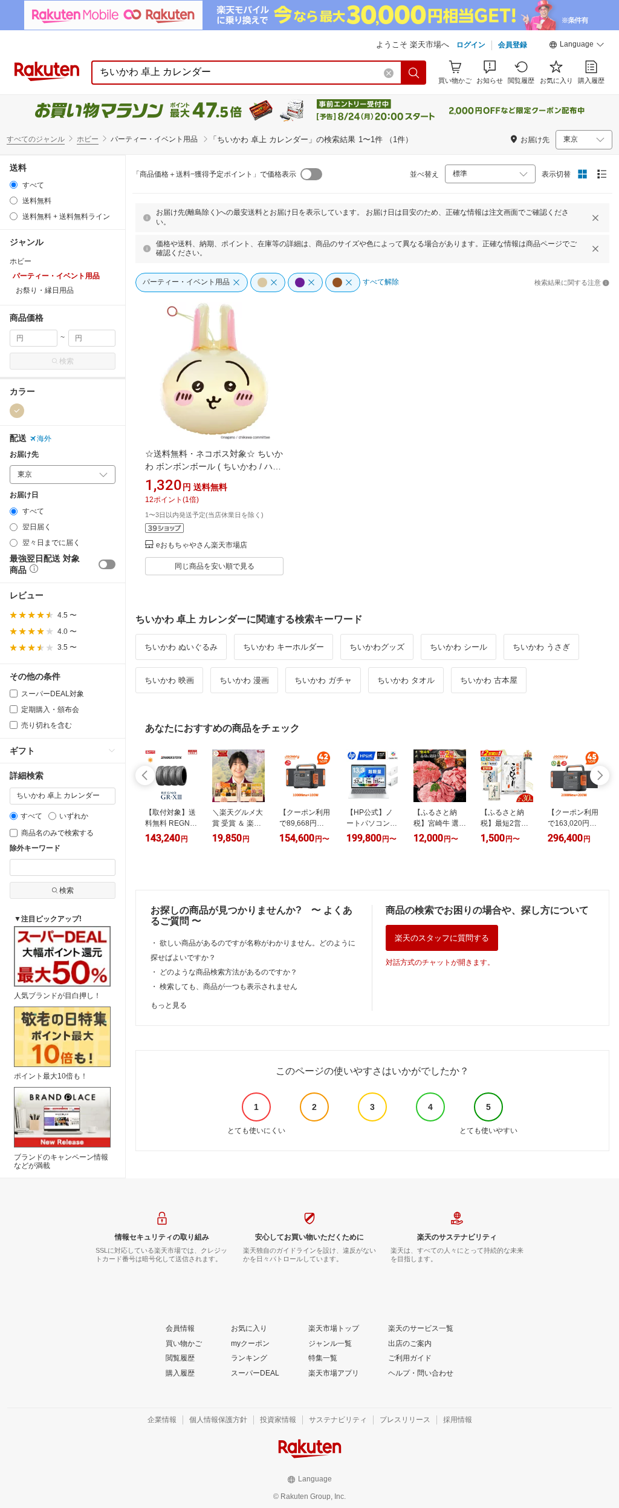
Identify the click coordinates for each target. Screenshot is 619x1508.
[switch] (107, 564)
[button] (576, 46)
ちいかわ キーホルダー (283, 646)
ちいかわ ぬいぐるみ (181, 646)
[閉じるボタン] (595, 218)
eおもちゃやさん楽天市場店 (201, 545)
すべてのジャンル (36, 139)
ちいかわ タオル (406, 680)
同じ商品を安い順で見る (214, 566)
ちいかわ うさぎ (541, 646)
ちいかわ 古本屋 (488, 680)
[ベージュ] (17, 410)
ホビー (88, 139)
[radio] (14, 185)
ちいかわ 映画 (169, 680)
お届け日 (24, 495)
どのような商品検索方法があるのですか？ (228, 972)
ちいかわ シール (458, 646)
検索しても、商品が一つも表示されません (228, 986)
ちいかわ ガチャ (323, 680)
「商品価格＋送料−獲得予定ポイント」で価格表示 (214, 174)
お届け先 (24, 455)
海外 (44, 438)
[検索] (414, 72)
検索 (66, 361)
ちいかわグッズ (376, 646)
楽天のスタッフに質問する (442, 937)
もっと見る (169, 1005)
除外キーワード (35, 848)
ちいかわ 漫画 (244, 680)
